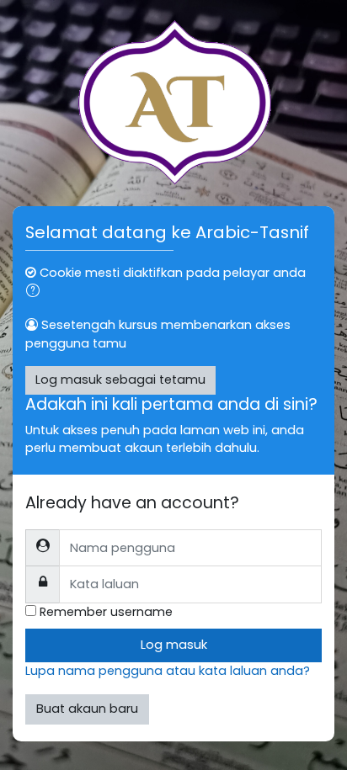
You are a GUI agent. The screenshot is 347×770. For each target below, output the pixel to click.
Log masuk (174, 644)
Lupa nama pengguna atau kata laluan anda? (167, 670)
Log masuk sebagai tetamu (120, 379)
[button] (36, 293)
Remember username (106, 611)
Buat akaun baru (87, 708)
